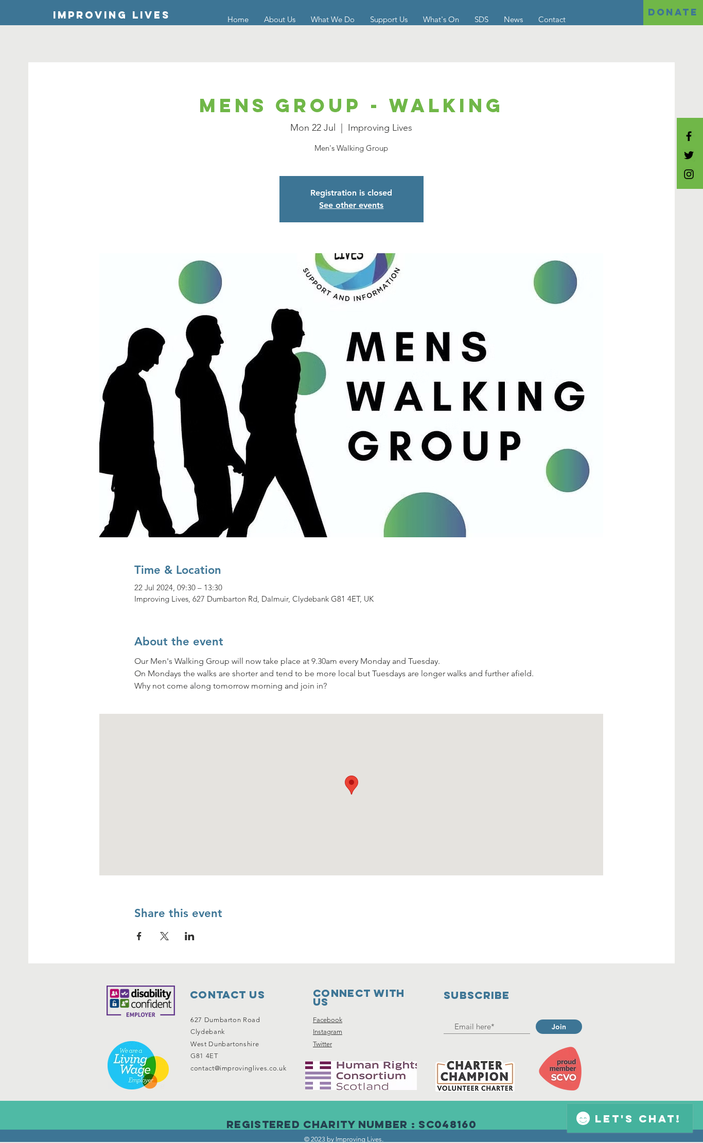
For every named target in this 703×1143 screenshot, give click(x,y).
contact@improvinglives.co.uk (238, 1068)
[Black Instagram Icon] (688, 174)
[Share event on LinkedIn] (190, 936)
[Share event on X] (164, 936)
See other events (351, 205)
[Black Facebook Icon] (688, 136)
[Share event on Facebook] (139, 936)
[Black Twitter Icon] (688, 155)
